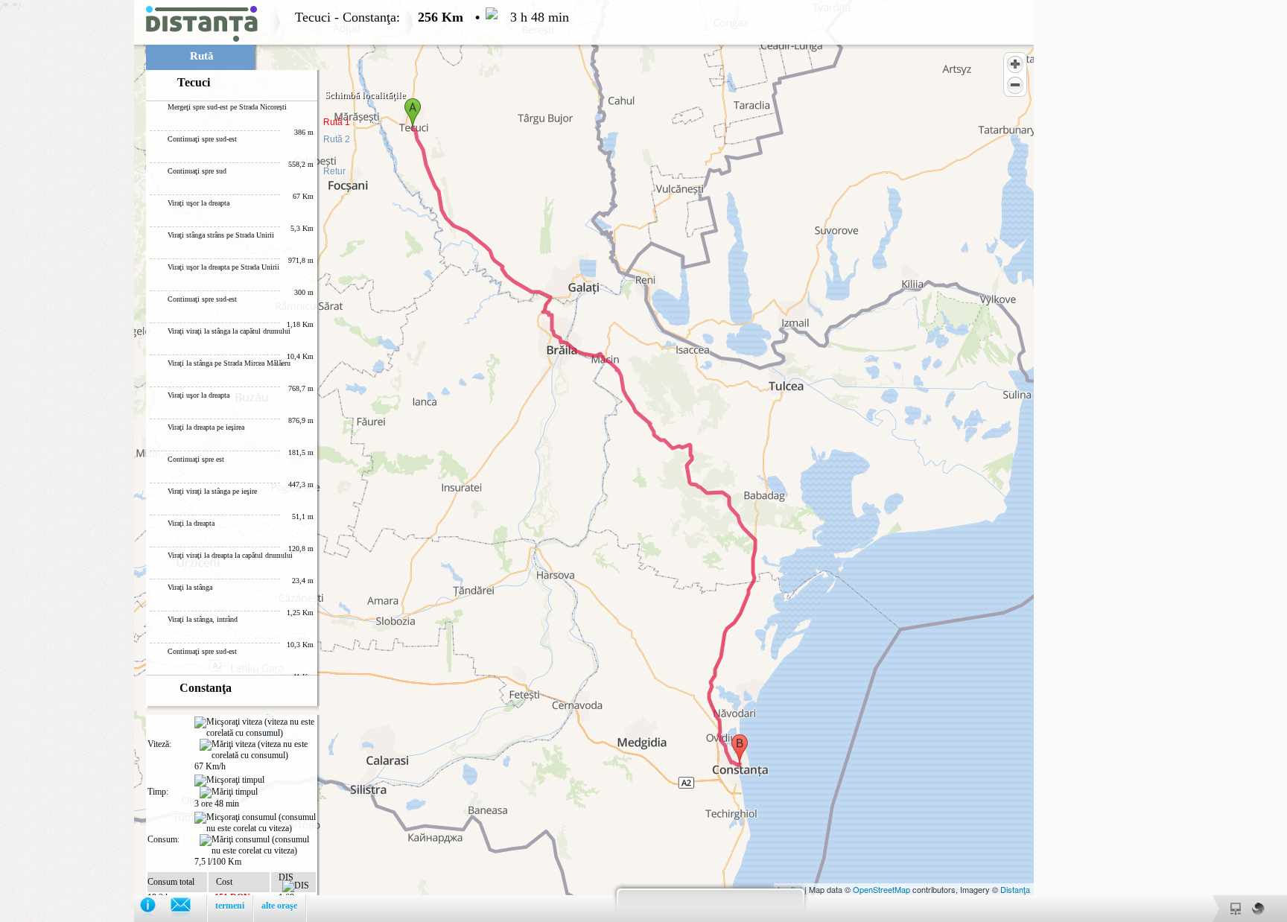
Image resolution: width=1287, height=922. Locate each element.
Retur (334, 171)
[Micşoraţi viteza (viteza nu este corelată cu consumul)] (255, 727)
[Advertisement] (67, 223)
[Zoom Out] (1015, 85)
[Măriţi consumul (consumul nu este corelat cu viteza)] (258, 845)
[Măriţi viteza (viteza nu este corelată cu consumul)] (258, 750)
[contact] (188, 908)
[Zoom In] (1015, 64)
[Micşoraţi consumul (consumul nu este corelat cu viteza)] (255, 823)
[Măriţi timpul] (229, 792)
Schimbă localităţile (365, 95)
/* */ (284, 461)
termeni (229, 905)
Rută (202, 56)
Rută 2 (336, 139)
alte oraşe (279, 905)
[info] (155, 908)
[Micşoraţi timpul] (229, 780)
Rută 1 (336, 122)
